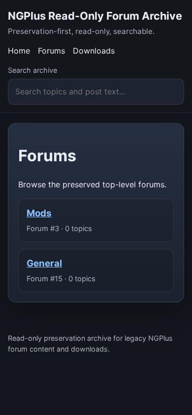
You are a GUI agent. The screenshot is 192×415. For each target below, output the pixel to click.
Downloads (94, 51)
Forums (51, 51)
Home (19, 51)
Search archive (32, 70)
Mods (39, 213)
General (44, 263)
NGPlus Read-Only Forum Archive (95, 15)
